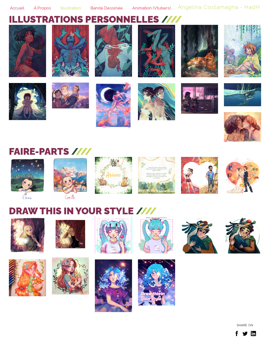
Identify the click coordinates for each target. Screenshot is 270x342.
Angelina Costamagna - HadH (219, 7)
